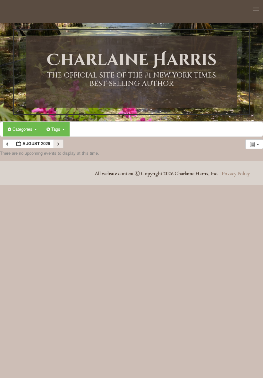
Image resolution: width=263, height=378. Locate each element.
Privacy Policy (236, 173)
